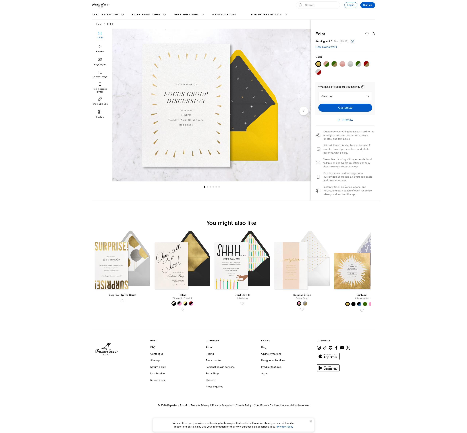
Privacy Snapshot (222, 405)
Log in (350, 5)
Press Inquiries (214, 386)
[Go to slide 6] (216, 187)
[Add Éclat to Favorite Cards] (367, 34)
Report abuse (158, 380)
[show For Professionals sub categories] (286, 15)
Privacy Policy (285, 426)
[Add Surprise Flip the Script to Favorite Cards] (122, 300)
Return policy (158, 367)
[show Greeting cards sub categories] (203, 15)
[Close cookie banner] (311, 421)
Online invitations (271, 353)
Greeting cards (186, 14)
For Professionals (266, 14)
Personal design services (220, 367)
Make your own (224, 14)
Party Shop (212, 373)
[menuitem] (108, 15)
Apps (264, 373)
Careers (210, 380)
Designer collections (273, 360)
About (209, 347)
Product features (271, 367)
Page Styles (100, 64)
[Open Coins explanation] (352, 41)
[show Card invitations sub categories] (122, 15)
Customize (345, 107)
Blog (263, 347)
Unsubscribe (157, 373)
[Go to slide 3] (207, 187)
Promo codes (213, 360)
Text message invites (100, 90)
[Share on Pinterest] (330, 348)
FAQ (152, 347)
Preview (100, 51)
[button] (363, 87)
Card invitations (105, 14)
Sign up (367, 5)
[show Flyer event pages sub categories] (164, 15)
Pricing (210, 353)
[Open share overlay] (373, 33)
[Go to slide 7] (219, 187)
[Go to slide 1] (204, 187)
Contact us (156, 353)
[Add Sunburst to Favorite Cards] (362, 310)
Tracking (100, 117)
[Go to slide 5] (213, 187)
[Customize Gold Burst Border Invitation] (211, 105)
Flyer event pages (146, 14)
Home (98, 24)
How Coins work (326, 47)
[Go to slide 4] (210, 187)
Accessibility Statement (296, 405)
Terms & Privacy (200, 405)
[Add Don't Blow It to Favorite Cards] (242, 303)
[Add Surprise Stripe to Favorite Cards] (302, 309)
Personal (327, 96)
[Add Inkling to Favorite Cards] (182, 309)
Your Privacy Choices (266, 405)
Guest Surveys (100, 77)
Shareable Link (100, 104)
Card (100, 37)
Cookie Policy (243, 405)
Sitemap (155, 360)
